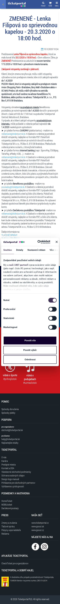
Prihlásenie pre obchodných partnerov (18, 482)
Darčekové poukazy (10, 508)
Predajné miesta (8, 464)
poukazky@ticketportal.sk (12, 186)
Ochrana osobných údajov (13, 475)
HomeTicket (6, 500)
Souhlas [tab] (7, 250)
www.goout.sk (37, 526)
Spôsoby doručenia (10, 409)
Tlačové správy (8, 526)
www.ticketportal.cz (40, 522)
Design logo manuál (10, 479)
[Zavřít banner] (57, 242)
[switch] (52, 309)
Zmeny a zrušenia (9, 522)
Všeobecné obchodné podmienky (16, 471)
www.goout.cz (37, 530)
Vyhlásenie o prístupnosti (12, 486)
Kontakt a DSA (7, 468)
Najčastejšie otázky (9, 442)
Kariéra (4, 460)
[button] (50, 4)
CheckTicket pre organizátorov (14, 563)
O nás (3, 457)
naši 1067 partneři (19, 265)
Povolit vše (30, 340)
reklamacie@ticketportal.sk (13, 133)
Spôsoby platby (8, 412)
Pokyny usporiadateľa (11, 530)
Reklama (5, 533)
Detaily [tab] (19, 250)
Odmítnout (30, 359)
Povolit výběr (30, 350)
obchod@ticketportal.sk (12, 430)
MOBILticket (6, 504)
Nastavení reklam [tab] (36, 250)
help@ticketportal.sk (10, 439)
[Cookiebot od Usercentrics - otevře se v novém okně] (38, 242)
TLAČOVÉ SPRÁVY (9, 235)
